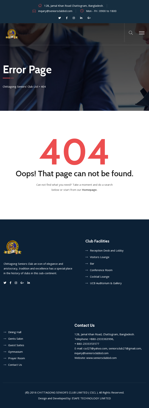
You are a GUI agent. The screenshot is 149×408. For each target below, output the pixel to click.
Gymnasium (15, 351)
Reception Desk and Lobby (107, 250)
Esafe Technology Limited (91, 398)
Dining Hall (14, 332)
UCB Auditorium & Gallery (106, 283)
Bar (92, 263)
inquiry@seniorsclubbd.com (55, 11)
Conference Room (101, 270)
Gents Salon (15, 338)
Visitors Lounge (99, 257)
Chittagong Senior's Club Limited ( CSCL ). (67, 392)
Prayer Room (16, 358)
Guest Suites (16, 345)
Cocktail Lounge (99, 276)
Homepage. (89, 189)
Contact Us (15, 364)
